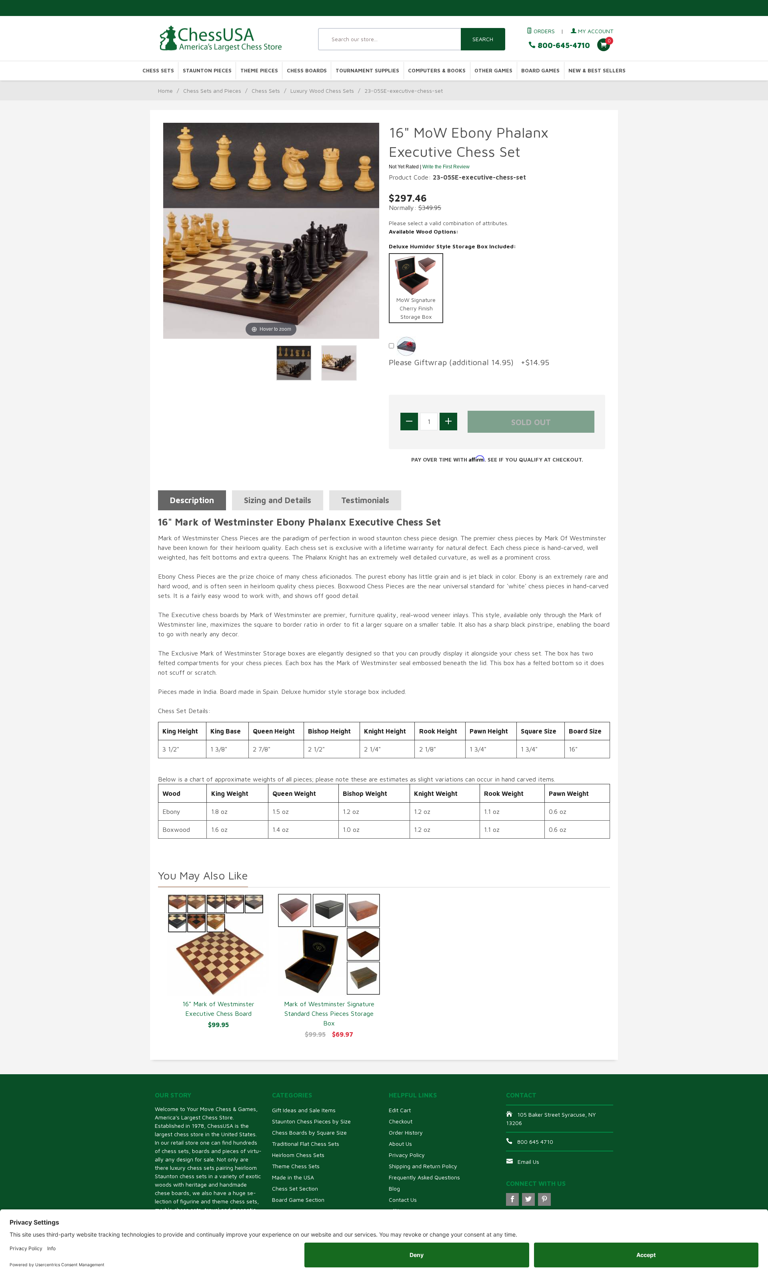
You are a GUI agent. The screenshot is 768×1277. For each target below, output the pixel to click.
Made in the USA (293, 1177)
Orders (543, 31)
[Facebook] (512, 1199)
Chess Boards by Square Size (309, 1132)
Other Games (493, 71)
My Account (594, 31)
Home (165, 90)
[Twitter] (528, 1199)
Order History (406, 1132)
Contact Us (403, 1199)
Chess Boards (307, 71)
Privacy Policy (407, 1154)
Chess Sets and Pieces (212, 90)
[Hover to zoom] (271, 230)
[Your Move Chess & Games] (228, 39)
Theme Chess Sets (296, 1166)
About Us (400, 1143)
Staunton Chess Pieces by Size (311, 1121)
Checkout (400, 1121)
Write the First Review (446, 167)
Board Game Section (298, 1199)
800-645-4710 (563, 45)
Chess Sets (158, 71)
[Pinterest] (544, 1199)
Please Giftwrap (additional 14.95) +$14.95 (469, 362)
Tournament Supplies (367, 71)
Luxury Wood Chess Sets (322, 90)
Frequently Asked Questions (424, 1177)
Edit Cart (400, 1110)
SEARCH (482, 39)
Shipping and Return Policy (423, 1166)
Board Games (540, 71)
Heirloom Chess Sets (298, 1154)
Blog (394, 1188)
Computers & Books (437, 71)
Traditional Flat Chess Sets (305, 1143)
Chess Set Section (295, 1188)
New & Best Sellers (597, 71)
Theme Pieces (259, 71)
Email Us (528, 1161)
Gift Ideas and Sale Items (304, 1110)
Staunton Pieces (207, 71)
